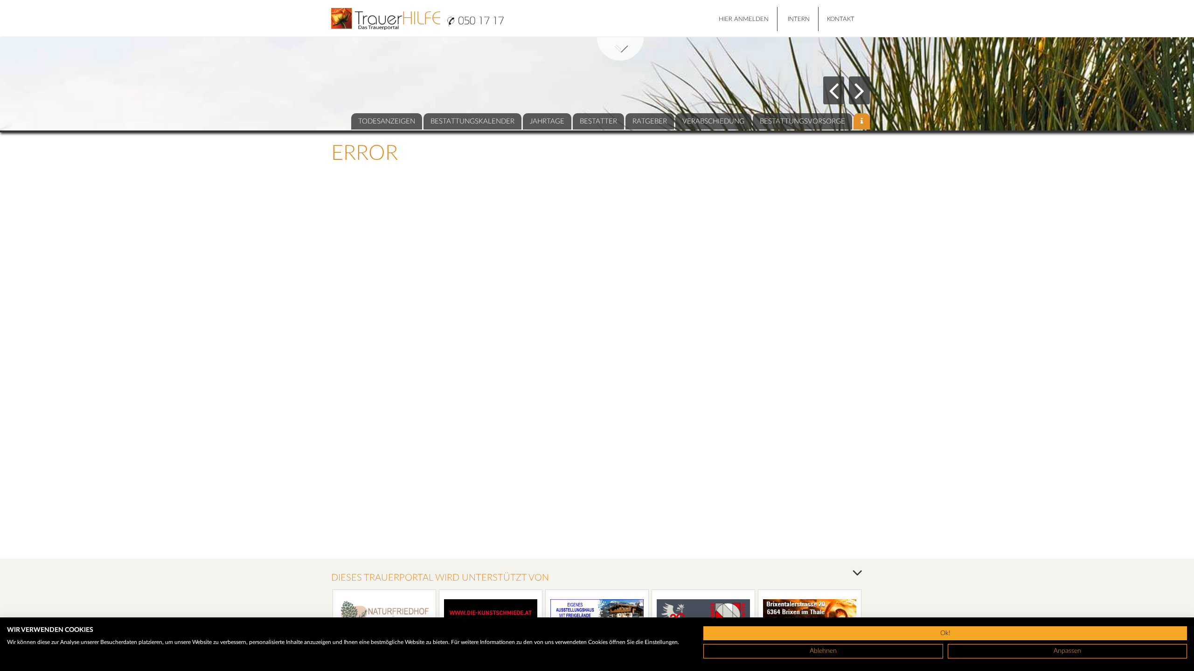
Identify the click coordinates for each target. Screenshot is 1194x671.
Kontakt (840, 19)
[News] (862, 121)
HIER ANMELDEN (744, 19)
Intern (799, 19)
